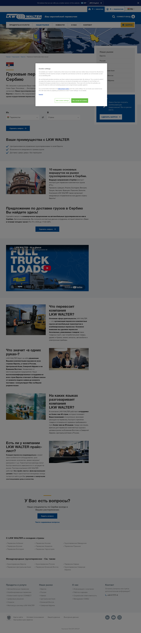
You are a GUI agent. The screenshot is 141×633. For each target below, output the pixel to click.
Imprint (41, 94)
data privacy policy (63, 89)
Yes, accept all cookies (79, 100)
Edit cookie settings (62, 100)
